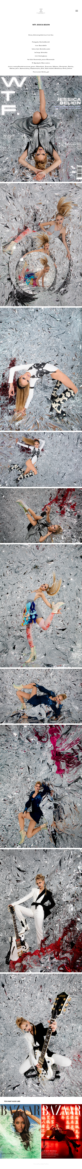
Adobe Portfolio (44, 1164)
